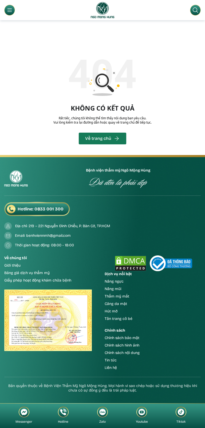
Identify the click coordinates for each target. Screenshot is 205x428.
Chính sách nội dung (122, 352)
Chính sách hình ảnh (122, 345)
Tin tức (111, 360)
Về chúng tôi (15, 258)
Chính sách (115, 330)
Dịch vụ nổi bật (118, 274)
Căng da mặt (116, 303)
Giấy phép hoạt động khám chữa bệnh (37, 280)
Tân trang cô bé (118, 318)
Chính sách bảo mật (122, 338)
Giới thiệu (12, 265)
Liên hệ (111, 367)
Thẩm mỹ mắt (117, 296)
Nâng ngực (114, 281)
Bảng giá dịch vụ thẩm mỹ (27, 273)
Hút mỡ (111, 311)
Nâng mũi (113, 289)
